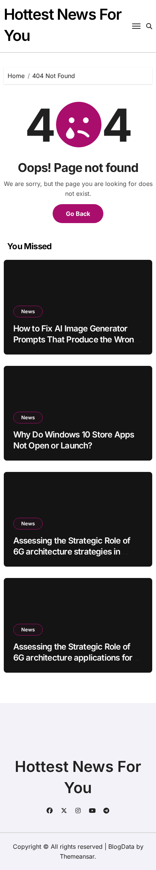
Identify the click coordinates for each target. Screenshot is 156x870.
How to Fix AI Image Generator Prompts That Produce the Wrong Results (76, 339)
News (28, 311)
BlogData (121, 846)
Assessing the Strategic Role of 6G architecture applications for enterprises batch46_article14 (73, 657)
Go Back (78, 213)
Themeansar (77, 856)
